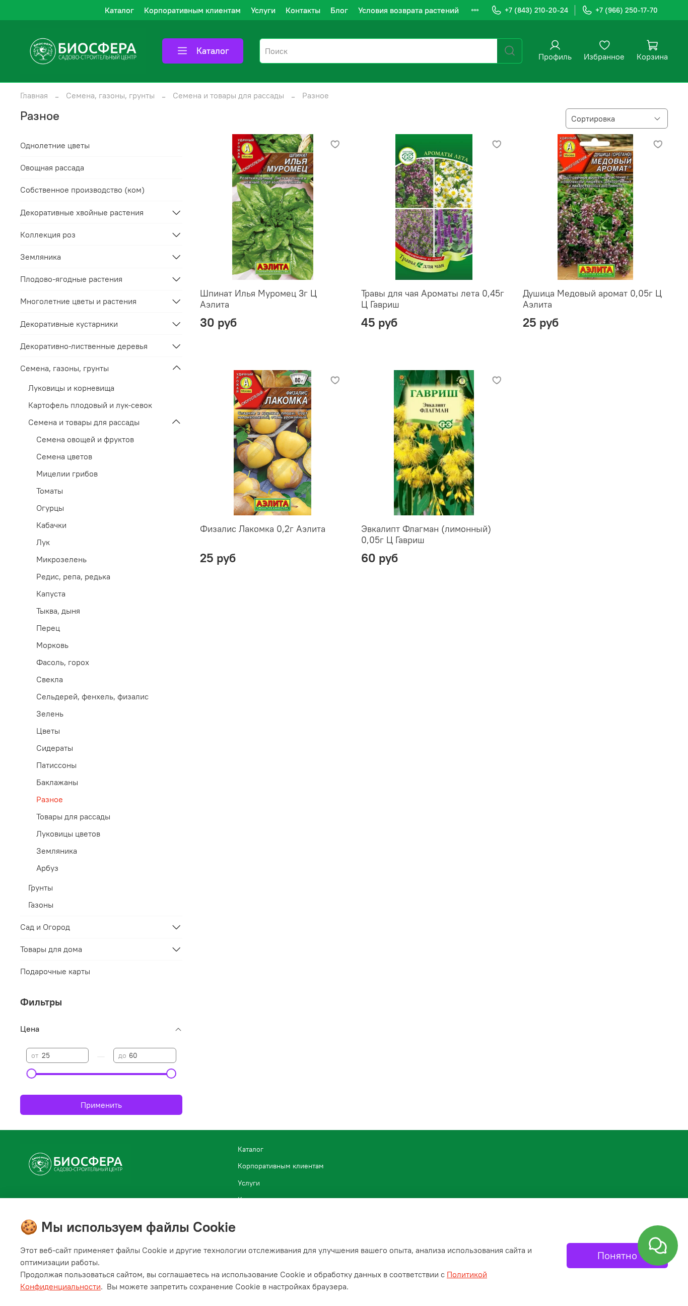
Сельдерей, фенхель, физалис (92, 696)
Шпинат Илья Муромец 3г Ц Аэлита (258, 299)
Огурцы (50, 508)
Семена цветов (64, 456)
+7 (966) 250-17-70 (626, 10)
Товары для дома (51, 949)
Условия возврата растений (408, 10)
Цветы (48, 731)
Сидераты (54, 748)
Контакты (303, 10)
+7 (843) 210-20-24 (536, 10)
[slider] (31, 1073)
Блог (339, 10)
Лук (43, 542)
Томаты (49, 491)
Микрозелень (61, 559)
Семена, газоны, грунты (110, 95)
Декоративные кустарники (69, 324)
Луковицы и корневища (71, 388)
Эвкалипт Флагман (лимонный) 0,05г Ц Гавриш (426, 534)
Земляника (40, 257)
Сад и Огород (45, 927)
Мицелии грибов (67, 473)
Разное (49, 799)
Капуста (50, 593)
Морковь (52, 645)
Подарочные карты (55, 971)
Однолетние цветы (55, 145)
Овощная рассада (52, 167)
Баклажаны (57, 782)
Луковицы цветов (68, 833)
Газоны (40, 905)
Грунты (40, 887)
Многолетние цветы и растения (78, 301)
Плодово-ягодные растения (71, 279)
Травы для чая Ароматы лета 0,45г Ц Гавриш (432, 299)
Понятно (617, 1255)
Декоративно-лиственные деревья (84, 346)
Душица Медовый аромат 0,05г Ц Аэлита (592, 299)
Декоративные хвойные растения (82, 212)
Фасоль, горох (62, 662)
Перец (48, 628)
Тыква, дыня (58, 611)
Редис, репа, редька (73, 576)
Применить (101, 1105)
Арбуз (47, 868)
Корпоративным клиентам (192, 10)
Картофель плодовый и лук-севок (90, 405)
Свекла (49, 679)
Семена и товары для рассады (228, 95)
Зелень (49, 713)
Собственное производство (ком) (82, 190)
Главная (34, 95)
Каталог (119, 10)
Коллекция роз (48, 234)
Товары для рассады (73, 816)
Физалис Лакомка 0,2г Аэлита (262, 529)
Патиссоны (56, 765)
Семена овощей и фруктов (85, 439)
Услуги (263, 10)
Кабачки (51, 525)
